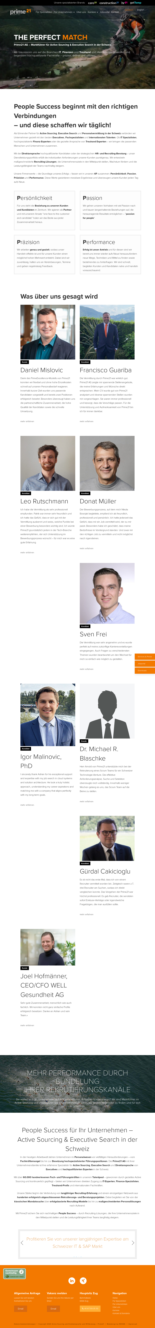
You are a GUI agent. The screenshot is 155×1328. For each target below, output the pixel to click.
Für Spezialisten (119, 1301)
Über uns (116, 1307)
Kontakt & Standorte (121, 1313)
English (140, 9)
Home (115, 1298)
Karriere (116, 1310)
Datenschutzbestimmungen (25, 1324)
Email (20, 1308)
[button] (26, 1243)
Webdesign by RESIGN (116, 1324)
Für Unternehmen (120, 1304)
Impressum (133, 1324)
